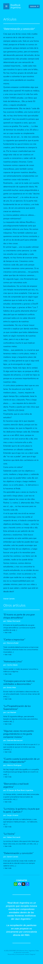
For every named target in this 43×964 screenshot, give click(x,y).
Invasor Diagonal (30, 954)
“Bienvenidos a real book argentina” (16, 785)
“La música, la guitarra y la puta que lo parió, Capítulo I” (21, 810)
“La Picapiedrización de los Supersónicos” (17, 708)
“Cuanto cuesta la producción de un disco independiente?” (21, 760)
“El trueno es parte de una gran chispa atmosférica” (19, 616)
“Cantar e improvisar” (14, 639)
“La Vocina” (9, 833)
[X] (23, 884)
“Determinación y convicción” (18, 853)
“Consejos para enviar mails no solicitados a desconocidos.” (19, 683)
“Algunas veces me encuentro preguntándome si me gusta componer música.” (18, 734)
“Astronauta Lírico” (12, 661)
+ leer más (7, 632)
